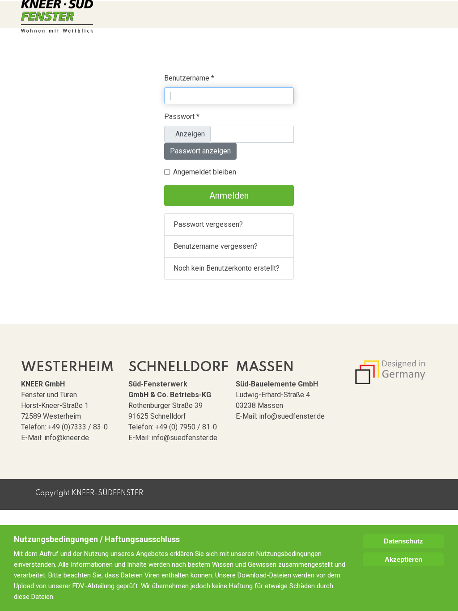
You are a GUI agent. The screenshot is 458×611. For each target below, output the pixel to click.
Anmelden (229, 195)
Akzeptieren (403, 559)
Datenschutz (403, 541)
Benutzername (189, 78)
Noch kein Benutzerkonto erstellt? (227, 268)
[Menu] (435, 15)
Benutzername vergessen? (216, 246)
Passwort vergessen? (208, 224)
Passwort (181, 116)
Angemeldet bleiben (204, 172)
